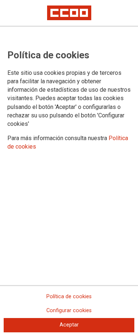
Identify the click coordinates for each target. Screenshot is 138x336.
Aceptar (69, 325)
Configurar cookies (69, 310)
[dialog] (69, 168)
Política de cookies (69, 296)
